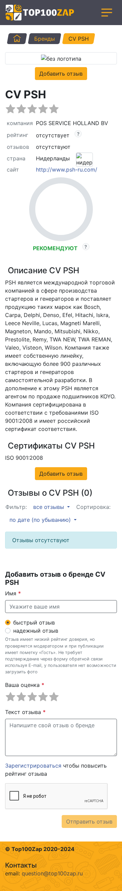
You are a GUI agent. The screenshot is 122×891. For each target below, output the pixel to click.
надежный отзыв (35, 630)
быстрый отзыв (34, 622)
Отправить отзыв (89, 821)
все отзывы (49, 506)
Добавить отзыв (61, 73)
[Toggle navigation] (107, 12)
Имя (13, 593)
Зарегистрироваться (33, 765)
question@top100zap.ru (52, 873)
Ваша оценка (24, 684)
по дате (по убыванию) (41, 519)
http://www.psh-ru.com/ (66, 169)
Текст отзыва (25, 712)
